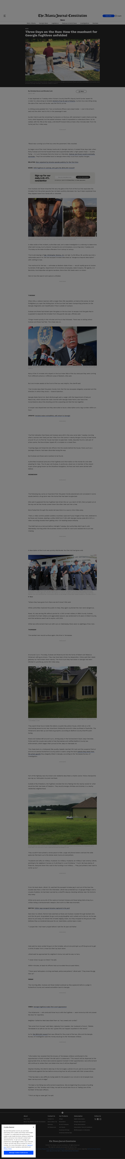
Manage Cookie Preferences (18, 1152)
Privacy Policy (8, 1149)
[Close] (33, 1127)
